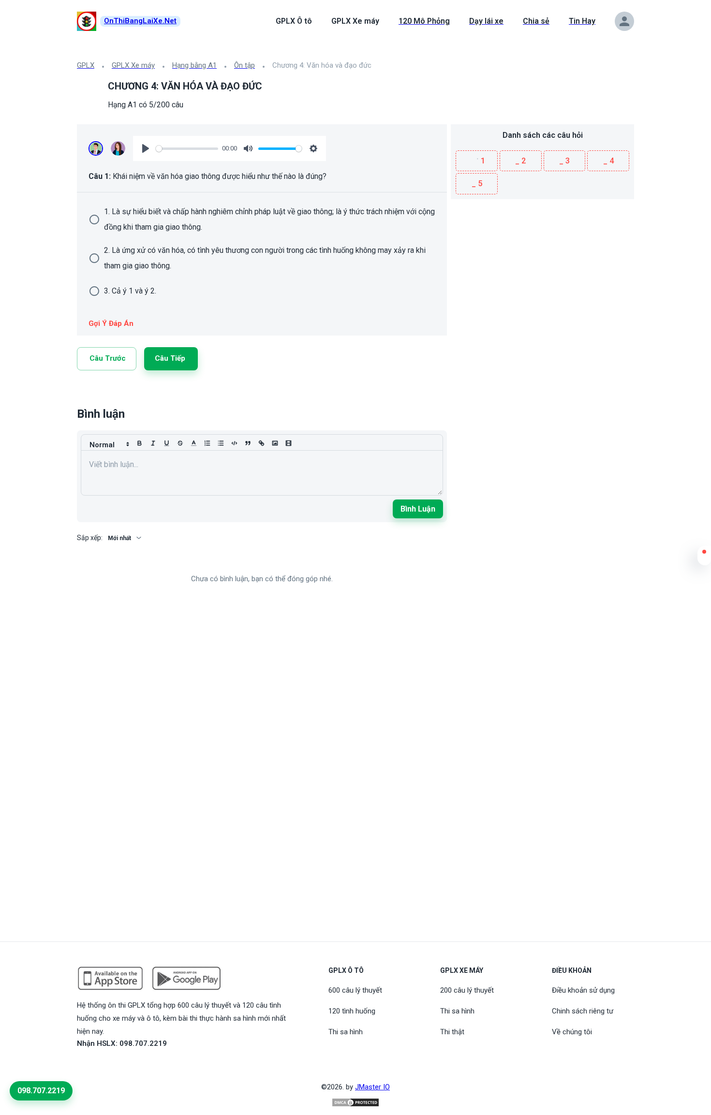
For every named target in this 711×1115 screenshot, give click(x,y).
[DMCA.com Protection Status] (355, 1102)
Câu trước (107, 358)
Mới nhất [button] (119, 538)
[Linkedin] (92, 393)
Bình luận (417, 508)
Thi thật (452, 1031)
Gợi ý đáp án (111, 323)
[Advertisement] (542, 267)
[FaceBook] (83, 1066)
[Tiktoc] (106, 1066)
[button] (704, 558)
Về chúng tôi (572, 1031)
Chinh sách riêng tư (582, 1011)
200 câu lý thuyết (467, 990)
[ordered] (207, 443)
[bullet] (220, 443)
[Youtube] (94, 1066)
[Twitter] (104, 393)
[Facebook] (115, 393)
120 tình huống (351, 1011)
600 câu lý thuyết (355, 990)
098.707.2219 (41, 1090)
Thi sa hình (345, 1031)
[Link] (81, 393)
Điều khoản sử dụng (583, 990)
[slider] (187, 148)
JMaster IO (372, 1087)
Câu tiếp (170, 358)
